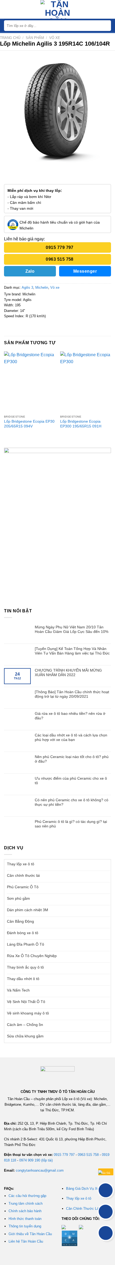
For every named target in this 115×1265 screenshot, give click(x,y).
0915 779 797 (64, 1155)
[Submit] (106, 25)
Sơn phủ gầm (18, 898)
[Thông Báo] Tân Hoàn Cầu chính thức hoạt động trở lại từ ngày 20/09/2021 (72, 694)
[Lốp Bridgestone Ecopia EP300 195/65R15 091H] (85, 381)
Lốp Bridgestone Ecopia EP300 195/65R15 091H (80, 423)
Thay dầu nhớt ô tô (23, 979)
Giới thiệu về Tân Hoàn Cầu (30, 1234)
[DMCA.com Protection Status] (70, 1238)
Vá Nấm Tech (18, 990)
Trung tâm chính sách (26, 1203)
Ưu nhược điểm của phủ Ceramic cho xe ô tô (71, 780)
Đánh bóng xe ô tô (22, 933)
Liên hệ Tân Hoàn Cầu (26, 1241)
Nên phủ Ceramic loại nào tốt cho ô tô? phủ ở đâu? (72, 759)
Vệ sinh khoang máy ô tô (28, 1013)
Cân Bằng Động (20, 921)
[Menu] (7, 9)
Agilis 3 (27, 287)
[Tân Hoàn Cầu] (57, 9)
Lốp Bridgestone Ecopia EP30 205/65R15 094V (29, 423)
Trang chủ (10, 38)
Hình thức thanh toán (25, 1219)
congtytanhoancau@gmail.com (40, 1170)
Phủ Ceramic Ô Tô (23, 887)
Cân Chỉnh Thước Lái (82, 1209)
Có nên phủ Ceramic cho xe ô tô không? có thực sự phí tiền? (71, 802)
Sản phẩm (35, 38)
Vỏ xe (54, 38)
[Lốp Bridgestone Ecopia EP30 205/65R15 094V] (29, 381)
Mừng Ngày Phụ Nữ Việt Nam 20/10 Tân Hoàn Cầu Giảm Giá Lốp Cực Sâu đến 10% (71, 629)
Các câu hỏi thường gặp (27, 1196)
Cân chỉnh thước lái (23, 875)
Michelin (41, 287)
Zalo (30, 271)
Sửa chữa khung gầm (25, 1036)
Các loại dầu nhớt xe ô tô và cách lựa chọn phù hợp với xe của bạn (71, 737)
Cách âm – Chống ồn (25, 1024)
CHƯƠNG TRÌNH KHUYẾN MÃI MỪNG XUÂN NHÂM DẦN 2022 (68, 672)
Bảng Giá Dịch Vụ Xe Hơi (86, 1189)
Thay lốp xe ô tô (20, 864)
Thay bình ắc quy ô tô (25, 967)
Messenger (85, 271)
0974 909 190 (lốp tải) (36, 1160)
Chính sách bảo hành (25, 1211)
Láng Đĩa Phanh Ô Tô (25, 944)
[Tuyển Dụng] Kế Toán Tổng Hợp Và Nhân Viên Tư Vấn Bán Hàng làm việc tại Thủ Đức (72, 651)
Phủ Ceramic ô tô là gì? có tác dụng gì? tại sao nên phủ (71, 823)
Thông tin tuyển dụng (25, 1226)
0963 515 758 (88, 1155)
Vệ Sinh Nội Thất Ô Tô (26, 1002)
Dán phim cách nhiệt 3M (27, 910)
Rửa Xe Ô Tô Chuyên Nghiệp (32, 956)
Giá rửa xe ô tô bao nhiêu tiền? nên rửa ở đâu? (70, 715)
